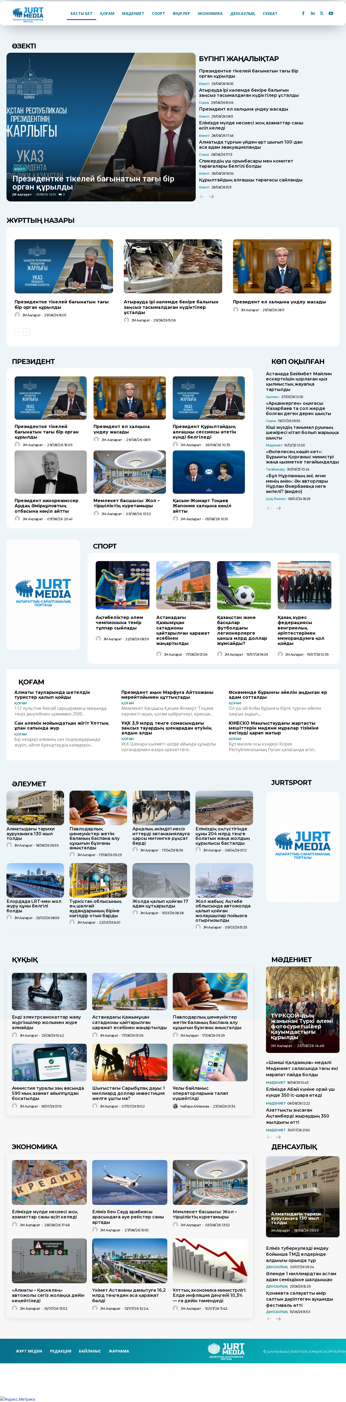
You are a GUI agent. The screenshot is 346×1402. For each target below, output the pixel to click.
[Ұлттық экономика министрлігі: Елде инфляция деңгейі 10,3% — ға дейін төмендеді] (210, 1260)
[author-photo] (18, 315)
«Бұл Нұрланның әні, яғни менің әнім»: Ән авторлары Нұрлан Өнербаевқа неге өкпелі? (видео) (297, 483)
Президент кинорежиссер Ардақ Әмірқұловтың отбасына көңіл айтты (46, 505)
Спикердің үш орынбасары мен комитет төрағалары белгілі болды (246, 163)
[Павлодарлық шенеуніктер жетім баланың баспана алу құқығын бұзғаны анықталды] (98, 808)
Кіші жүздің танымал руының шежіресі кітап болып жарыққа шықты (302, 432)
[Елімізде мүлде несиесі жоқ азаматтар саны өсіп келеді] (49, 1182)
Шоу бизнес (276, 499)
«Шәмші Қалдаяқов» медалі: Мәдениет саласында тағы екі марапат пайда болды (302, 1068)
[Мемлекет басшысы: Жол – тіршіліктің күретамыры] (130, 472)
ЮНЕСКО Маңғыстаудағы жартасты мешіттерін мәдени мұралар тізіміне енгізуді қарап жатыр (274, 728)
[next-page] (211, 197)
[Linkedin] (312, 13)
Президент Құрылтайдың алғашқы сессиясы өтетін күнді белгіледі (204, 431)
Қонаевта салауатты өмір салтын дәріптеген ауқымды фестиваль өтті (299, 1299)
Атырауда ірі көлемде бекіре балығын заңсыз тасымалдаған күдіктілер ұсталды (249, 93)
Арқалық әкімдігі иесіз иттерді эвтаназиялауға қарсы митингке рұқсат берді (161, 836)
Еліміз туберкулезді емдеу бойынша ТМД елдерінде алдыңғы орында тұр (297, 1254)
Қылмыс (272, 397)
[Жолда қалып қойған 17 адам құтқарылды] (161, 880)
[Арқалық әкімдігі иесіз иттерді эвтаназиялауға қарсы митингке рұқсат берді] (161, 808)
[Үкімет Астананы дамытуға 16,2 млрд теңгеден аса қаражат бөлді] (129, 1260)
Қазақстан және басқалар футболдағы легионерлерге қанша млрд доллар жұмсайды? (242, 630)
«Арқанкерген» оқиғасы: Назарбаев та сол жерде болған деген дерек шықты (298, 408)
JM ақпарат (22, 194)
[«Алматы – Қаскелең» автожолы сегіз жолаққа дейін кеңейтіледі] (49, 1260)
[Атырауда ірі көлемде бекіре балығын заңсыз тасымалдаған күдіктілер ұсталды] (173, 266)
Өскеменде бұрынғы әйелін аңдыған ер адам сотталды (278, 695)
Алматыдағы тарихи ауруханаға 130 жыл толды (30, 833)
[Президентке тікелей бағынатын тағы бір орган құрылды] (101, 127)
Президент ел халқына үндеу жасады (243, 109)
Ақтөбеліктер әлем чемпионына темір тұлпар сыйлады (119, 622)
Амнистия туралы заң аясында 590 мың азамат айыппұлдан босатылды (48, 1093)
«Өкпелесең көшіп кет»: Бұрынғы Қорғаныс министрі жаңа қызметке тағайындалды (302, 457)
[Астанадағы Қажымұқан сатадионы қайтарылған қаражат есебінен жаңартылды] (183, 585)
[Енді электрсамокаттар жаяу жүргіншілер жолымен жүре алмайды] (49, 991)
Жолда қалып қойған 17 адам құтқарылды (160, 904)
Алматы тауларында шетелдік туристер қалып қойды (52, 695)
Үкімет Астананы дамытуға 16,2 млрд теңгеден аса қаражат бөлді (129, 1295)
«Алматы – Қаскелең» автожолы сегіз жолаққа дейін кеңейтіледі (48, 1295)
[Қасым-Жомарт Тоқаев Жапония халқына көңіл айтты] (209, 472)
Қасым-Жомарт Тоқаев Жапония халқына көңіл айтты (202, 505)
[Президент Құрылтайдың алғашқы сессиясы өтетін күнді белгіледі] (209, 398)
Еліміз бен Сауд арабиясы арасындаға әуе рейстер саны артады (128, 1217)
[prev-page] (202, 197)
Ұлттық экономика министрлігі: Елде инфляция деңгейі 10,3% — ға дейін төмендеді (209, 1295)
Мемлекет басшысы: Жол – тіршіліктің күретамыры (127, 503)
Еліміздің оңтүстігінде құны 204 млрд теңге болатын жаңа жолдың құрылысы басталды (222, 836)
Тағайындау (275, 469)
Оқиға (204, 103)
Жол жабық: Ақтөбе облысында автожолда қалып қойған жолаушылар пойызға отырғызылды (223, 911)
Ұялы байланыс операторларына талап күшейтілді (200, 1093)
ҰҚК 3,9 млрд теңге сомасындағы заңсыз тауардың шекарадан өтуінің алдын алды (166, 728)
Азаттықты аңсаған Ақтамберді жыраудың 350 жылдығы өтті (297, 1116)
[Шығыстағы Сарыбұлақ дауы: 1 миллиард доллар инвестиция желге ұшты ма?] (129, 1062)
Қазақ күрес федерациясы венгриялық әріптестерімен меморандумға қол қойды (301, 630)
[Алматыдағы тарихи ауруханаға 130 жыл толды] (35, 808)
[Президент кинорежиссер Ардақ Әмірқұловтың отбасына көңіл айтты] (51, 472)
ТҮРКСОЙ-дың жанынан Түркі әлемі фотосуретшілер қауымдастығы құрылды (302, 1026)
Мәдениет (274, 445)
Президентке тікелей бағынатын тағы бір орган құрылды (93, 182)
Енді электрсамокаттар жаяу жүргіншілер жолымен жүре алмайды (46, 1022)
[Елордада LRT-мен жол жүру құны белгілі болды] (35, 880)
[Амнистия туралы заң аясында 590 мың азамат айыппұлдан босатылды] (49, 1062)
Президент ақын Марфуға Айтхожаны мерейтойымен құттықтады (167, 695)
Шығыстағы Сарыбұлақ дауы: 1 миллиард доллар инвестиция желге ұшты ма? (128, 1093)
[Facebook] (303, 13)
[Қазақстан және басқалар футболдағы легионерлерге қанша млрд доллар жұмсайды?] (244, 585)
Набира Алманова (194, 1106)
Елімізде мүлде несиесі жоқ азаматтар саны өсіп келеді (45, 1214)
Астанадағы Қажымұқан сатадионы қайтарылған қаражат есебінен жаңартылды (183, 630)
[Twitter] (321, 13)
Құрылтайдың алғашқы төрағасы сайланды (250, 180)
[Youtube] (331, 13)
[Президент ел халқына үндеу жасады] (282, 266)
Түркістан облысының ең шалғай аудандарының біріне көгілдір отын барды (95, 908)
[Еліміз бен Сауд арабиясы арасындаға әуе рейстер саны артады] (129, 1182)
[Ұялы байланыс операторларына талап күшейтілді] (210, 1062)
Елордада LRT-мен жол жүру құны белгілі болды (33, 906)
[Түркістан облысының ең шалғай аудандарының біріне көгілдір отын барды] (98, 880)
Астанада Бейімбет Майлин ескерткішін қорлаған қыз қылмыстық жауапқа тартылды (299, 381)
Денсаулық (277, 1267)
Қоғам (20, 703)
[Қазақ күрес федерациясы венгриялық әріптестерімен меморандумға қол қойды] (304, 585)
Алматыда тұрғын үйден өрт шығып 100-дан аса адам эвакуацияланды (250, 145)
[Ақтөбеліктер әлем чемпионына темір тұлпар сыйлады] (122, 585)
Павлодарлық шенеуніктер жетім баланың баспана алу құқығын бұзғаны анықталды (94, 838)
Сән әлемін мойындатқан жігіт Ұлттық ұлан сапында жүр (61, 726)
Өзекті (19, 169)
